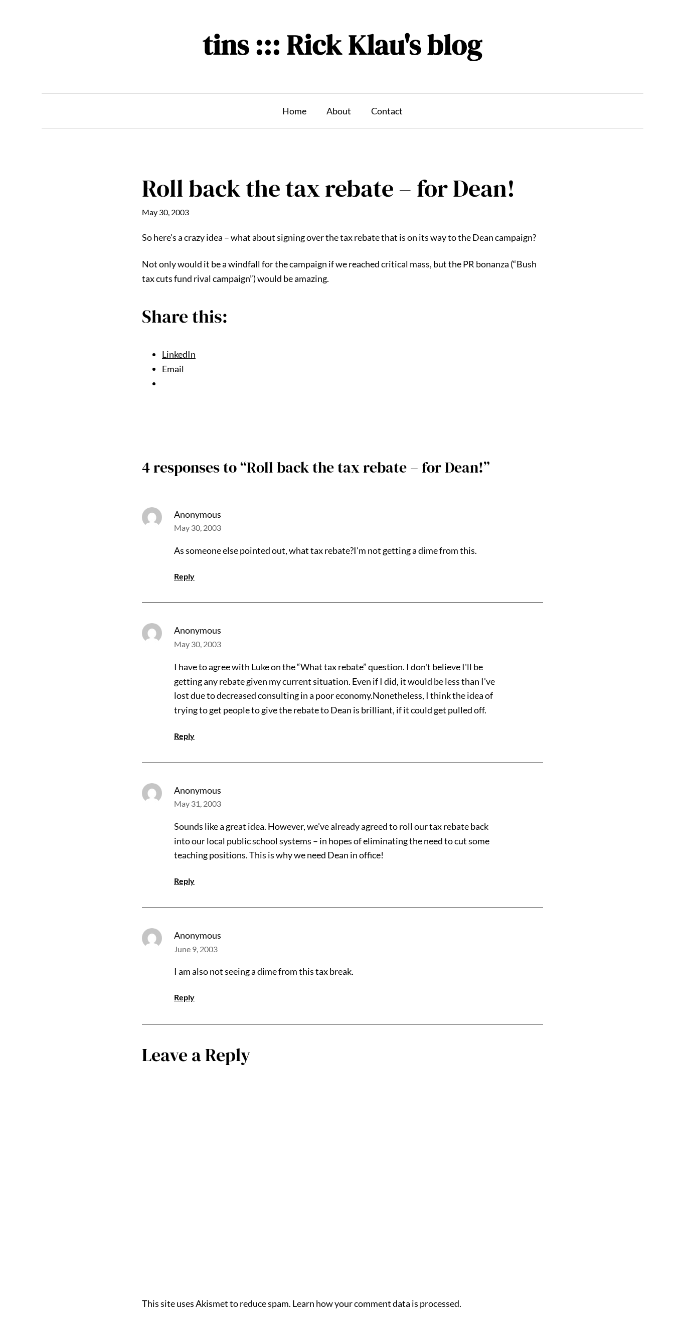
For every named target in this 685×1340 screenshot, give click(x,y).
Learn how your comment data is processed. (376, 1303)
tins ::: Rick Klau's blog (342, 44)
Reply (184, 576)
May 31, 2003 (197, 803)
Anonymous (197, 514)
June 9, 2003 (196, 949)
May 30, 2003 (197, 527)
